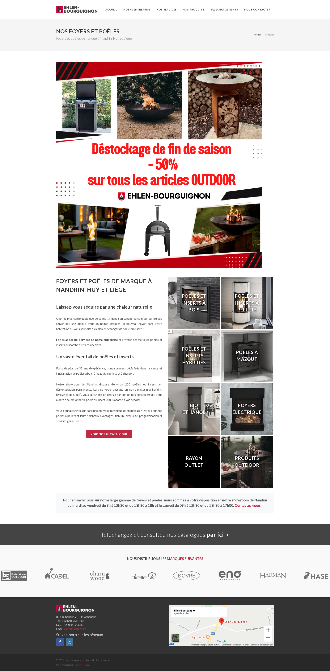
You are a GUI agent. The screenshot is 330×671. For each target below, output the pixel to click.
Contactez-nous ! (249, 505)
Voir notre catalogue (109, 434)
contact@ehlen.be (75, 628)
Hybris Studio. (82, 664)
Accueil (257, 34)
